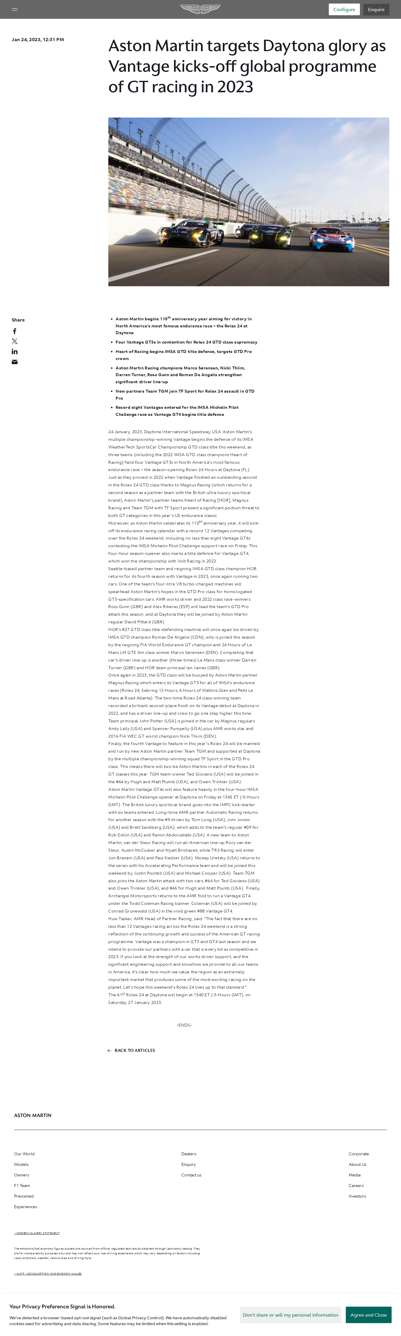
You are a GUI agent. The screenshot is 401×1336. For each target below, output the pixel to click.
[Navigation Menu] (15, 9)
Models (21, 1164)
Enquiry (188, 1164)
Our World (24, 1153)
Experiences (25, 1206)
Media (354, 1175)
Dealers (188, 1153)
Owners (21, 1175)
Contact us (191, 1175)
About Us (357, 1164)
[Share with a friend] (18, 363)
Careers (356, 1185)
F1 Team (22, 1185)
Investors (357, 1196)
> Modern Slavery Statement (37, 1233)
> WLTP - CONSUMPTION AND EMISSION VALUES (48, 1273)
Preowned (24, 1196)
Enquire (376, 9)
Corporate (359, 1153)
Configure (344, 9)
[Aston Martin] (200, 9)
